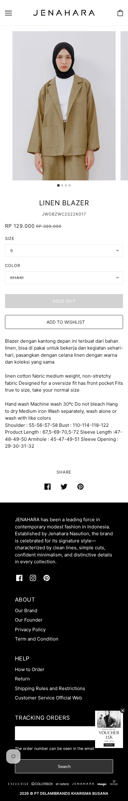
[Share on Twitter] (64, 487)
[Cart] (120, 13)
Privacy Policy (30, 629)
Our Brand (26, 610)
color (12, 265)
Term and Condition (36, 639)
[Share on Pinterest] (80, 487)
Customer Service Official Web (48, 698)
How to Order (29, 669)
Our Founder (29, 620)
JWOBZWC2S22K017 (64, 214)
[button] (64, 322)
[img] (19, 577)
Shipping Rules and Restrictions (50, 688)
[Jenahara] (64, 12)
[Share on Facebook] (47, 487)
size (10, 238)
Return (22, 679)
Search (64, 766)
